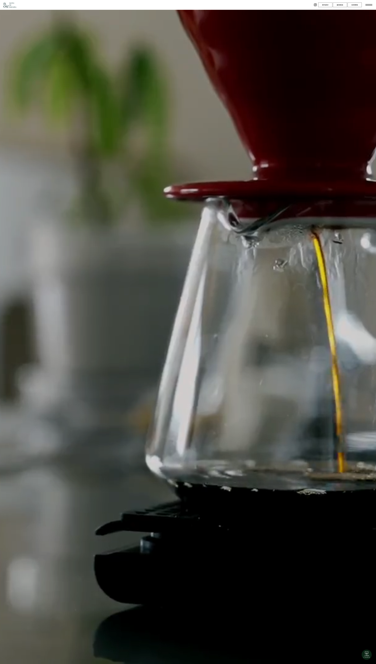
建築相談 (340, 5)
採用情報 (354, 5)
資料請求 (325, 5)
